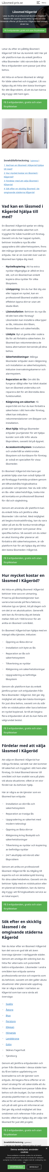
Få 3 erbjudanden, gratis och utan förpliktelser (24, 30)
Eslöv (9, 1044)
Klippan (10, 1027)
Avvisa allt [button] (34, 1167)
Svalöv (9, 1003)
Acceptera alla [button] (16, 1167)
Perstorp (11, 1021)
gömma (34, 160)
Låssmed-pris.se (12, 3)
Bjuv (8, 1015)
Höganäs (11, 1032)
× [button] (46, 1148)
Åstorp (9, 1009)
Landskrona (12, 1038)
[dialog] (24, 1159)
